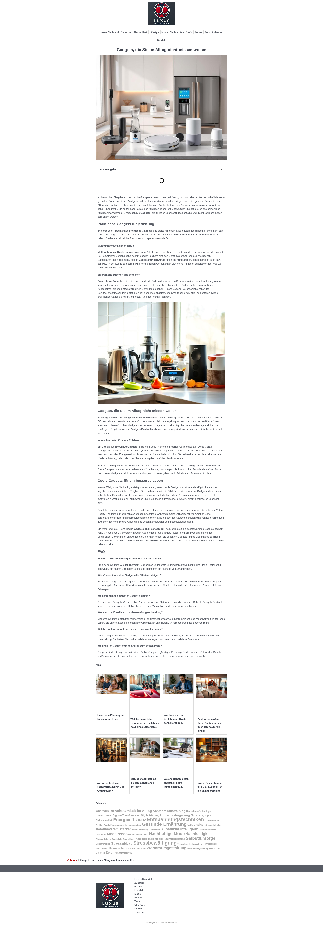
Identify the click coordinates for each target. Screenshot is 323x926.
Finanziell (126, 32)
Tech (207, 32)
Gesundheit (141, 32)
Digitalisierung (150, 815)
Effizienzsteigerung (175, 815)
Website (139, 912)
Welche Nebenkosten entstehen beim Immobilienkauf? (176, 782)
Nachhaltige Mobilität (138, 834)
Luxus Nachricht (109, 32)
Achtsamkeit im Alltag (133, 811)
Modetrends (117, 834)
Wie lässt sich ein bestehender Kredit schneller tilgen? (175, 719)
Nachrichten (177, 32)
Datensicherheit (104, 815)
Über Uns (139, 905)
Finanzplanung (117, 825)
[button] (222, 169)
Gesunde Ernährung (164, 824)
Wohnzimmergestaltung (197, 849)
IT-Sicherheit (154, 830)
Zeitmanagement (119, 852)
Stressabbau (122, 843)
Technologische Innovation (189, 844)
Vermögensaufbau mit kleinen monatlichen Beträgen (143, 782)
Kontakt (161, 40)
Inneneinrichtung (140, 829)
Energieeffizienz (129, 819)
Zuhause (217, 32)
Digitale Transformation (126, 815)
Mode (165, 32)
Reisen (199, 32)
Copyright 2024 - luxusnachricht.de (161, 923)
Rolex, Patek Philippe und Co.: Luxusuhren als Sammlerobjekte (209, 787)
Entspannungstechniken (175, 819)
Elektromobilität (104, 820)
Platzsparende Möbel (149, 838)
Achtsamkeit (105, 811)
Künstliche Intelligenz (179, 829)
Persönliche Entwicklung (123, 839)
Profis (189, 32)
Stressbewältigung (155, 843)
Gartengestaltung (133, 825)
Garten (138, 886)
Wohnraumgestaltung (166, 848)
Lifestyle (154, 32)
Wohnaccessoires (137, 848)
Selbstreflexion (103, 844)
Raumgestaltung (174, 838)
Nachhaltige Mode (167, 833)
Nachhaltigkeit (198, 834)
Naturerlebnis (103, 839)
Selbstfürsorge (201, 838)
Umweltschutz (118, 848)
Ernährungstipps (213, 820)
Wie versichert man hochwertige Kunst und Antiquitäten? (110, 787)
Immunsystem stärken (114, 829)
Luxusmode (204, 829)
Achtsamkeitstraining (169, 811)
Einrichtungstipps (201, 815)
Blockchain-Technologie (198, 811)
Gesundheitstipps (214, 825)
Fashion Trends (103, 825)
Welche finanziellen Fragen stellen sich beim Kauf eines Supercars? (144, 723)
